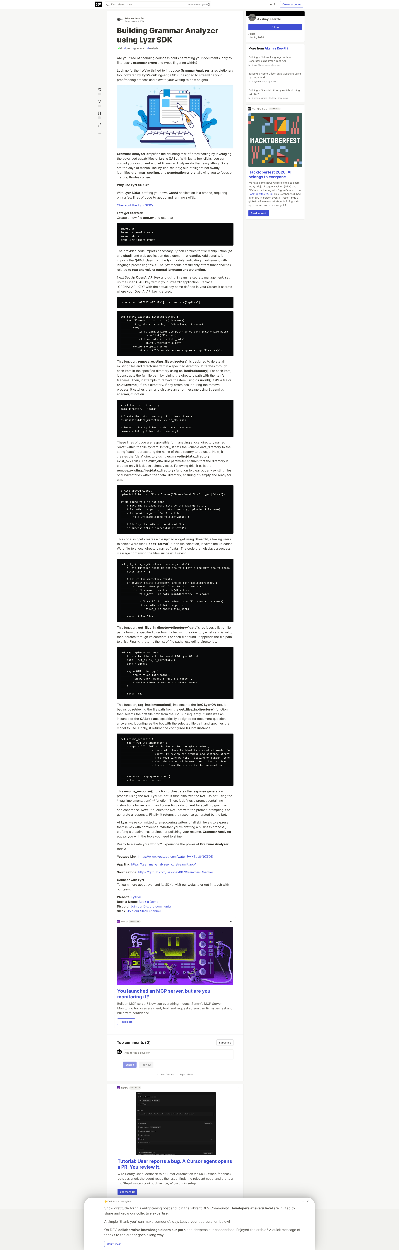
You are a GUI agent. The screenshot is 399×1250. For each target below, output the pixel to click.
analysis (152, 48)
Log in (272, 4)
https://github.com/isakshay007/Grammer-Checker (175, 872)
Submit (130, 1064)
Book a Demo (148, 902)
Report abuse (186, 1074)
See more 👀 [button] (127, 1191)
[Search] (108, 4)
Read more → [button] (259, 213)
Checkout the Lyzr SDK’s (135, 205)
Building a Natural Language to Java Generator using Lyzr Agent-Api (269, 61)
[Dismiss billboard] (307, 1201)
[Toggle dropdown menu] (231, 921)
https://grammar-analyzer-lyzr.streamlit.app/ (163, 864)
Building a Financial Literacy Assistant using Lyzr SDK (274, 94)
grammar (139, 48)
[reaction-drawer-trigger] (99, 91)
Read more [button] (126, 1021)
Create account (291, 4)
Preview (146, 1064)
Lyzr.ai (136, 897)
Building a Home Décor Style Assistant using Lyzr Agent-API (274, 77)
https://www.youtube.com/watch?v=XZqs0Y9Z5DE (175, 856)
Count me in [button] (114, 1243)
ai (120, 48)
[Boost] (99, 125)
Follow (275, 27)
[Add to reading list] (99, 114)
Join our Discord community (151, 906)
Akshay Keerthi (134, 18)
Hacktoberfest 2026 (260, 193)
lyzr (127, 48)
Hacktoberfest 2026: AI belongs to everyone (269, 174)
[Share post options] (99, 134)
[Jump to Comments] (99, 102)
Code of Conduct (166, 1074)
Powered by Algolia (197, 4)
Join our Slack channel (144, 911)
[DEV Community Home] (98, 4)
